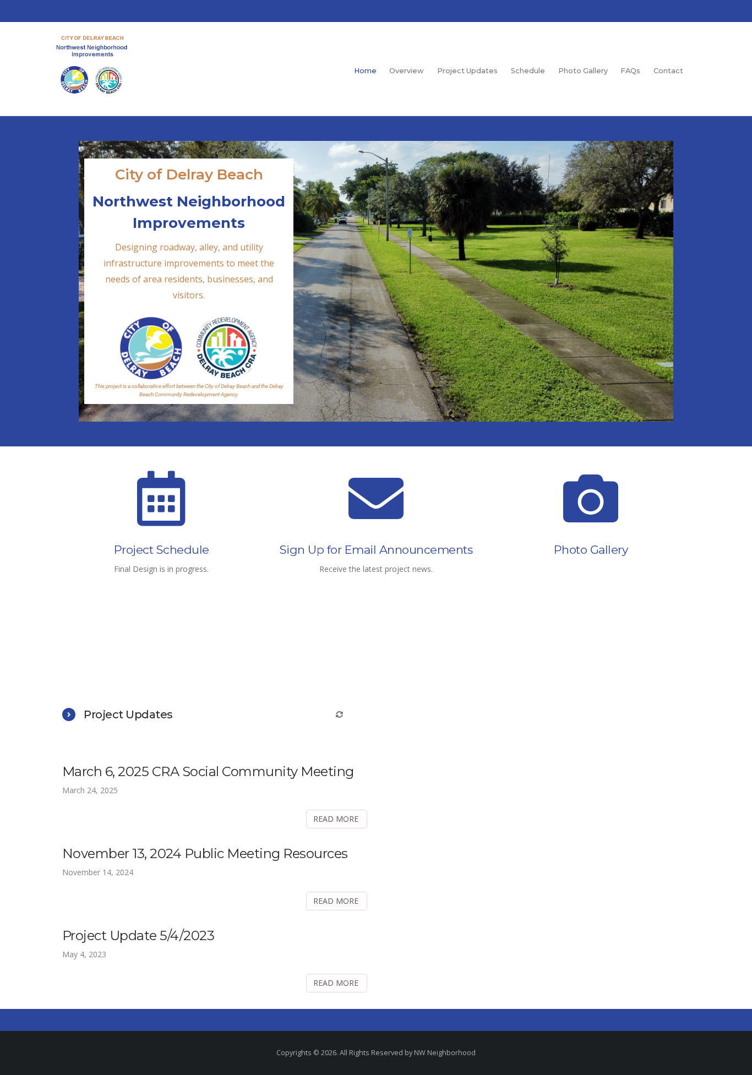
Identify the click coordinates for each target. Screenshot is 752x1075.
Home (365, 71)
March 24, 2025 (90, 790)
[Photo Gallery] (590, 507)
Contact (668, 71)
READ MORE (335, 819)
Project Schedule (161, 549)
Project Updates (467, 71)
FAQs (630, 71)
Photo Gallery (583, 71)
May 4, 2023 (84, 954)
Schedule (528, 71)
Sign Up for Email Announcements (376, 549)
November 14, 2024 (97, 872)
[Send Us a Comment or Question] (376, 507)
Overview (406, 71)
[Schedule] (161, 507)
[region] (376, 281)
